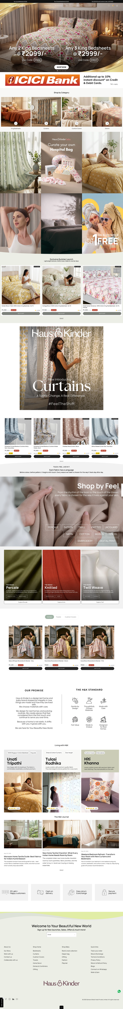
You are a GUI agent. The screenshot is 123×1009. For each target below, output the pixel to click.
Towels (58, 617)
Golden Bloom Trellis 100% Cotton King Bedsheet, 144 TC (18, 306)
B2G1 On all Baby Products (114, 1)
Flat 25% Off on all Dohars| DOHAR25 (73, 1)
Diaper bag (65, 954)
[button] (6, 6)
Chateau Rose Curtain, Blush (71, 446)
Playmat (64, 963)
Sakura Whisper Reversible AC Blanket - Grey (21, 661)
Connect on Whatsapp (99, 969)
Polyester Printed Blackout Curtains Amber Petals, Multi (46, 447)
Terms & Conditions (98, 957)
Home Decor (37, 963)
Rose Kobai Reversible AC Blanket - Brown (56, 661)
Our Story (7, 951)
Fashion (64, 960)
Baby (67, 5)
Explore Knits (61, 602)
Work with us (8, 954)
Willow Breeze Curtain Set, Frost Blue (102, 446)
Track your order (96, 951)
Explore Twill (100, 602)
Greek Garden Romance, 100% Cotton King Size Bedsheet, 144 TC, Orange (101, 306)
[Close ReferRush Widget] (3, 998)
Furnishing (58, 5)
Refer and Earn (1, 1002)
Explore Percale (22, 602)
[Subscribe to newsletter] (75, 934)
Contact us (8, 957)
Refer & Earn (95, 972)
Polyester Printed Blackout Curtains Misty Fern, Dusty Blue (17, 447)
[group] (38, 310)
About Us (75, 5)
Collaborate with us (11, 960)
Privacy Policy (95, 960)
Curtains (36, 954)
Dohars (49, 617)
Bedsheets (48, 5)
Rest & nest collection (69, 951)
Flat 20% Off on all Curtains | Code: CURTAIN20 (32, 1)
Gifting (35, 969)
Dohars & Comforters (40, 966)
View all (61, 318)
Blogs (93, 966)
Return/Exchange (97, 954)
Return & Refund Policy (99, 963)
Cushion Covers (70, 617)
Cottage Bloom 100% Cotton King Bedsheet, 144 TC (56, 306)
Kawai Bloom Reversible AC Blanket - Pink (92, 661)
